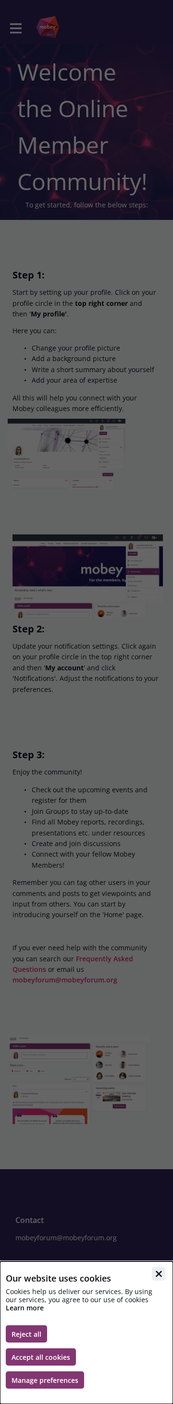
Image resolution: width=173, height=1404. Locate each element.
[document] (86, 1332)
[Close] (158, 1274)
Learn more (25, 1308)
